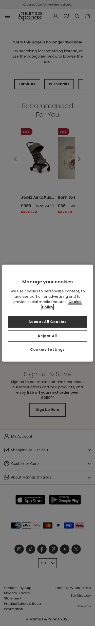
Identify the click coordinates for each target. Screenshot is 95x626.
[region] (47, 312)
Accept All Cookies (47, 321)
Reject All (47, 335)
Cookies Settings (47, 349)
